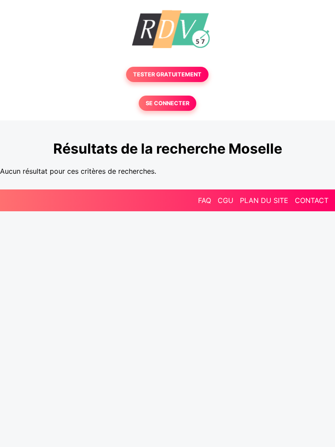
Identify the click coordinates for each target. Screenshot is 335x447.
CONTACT (311, 200)
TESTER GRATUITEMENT (167, 74)
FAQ (204, 200)
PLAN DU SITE (264, 200)
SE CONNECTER (167, 103)
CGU (225, 200)
